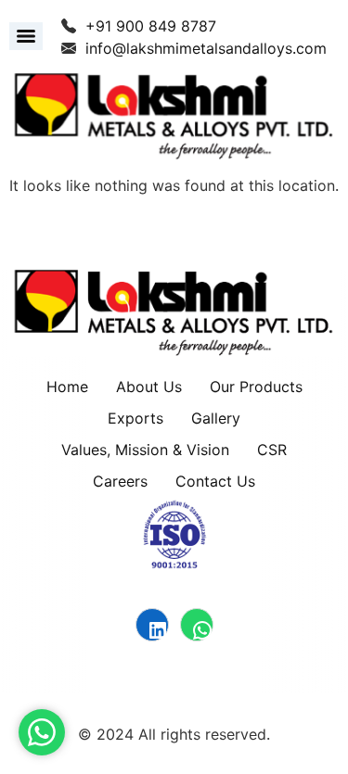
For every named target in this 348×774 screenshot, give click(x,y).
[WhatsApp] (197, 625)
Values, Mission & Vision (145, 449)
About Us (149, 386)
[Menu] (26, 36)
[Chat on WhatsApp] (42, 732)
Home (67, 386)
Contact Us (215, 481)
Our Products (256, 386)
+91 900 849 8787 (150, 26)
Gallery (215, 418)
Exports (135, 418)
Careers (120, 481)
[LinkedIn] (152, 625)
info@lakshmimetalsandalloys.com (206, 48)
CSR (272, 449)
